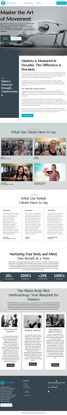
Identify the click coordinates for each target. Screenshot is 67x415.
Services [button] (39, 3)
